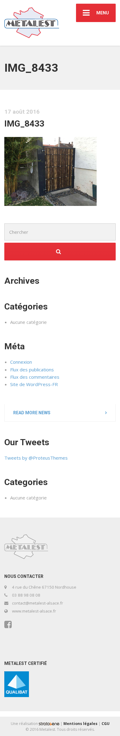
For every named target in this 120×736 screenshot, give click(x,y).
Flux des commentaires (34, 377)
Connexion (21, 362)
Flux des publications (32, 369)
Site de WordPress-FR (34, 384)
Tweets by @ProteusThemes (36, 458)
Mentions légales (80, 723)
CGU (106, 723)
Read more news (31, 412)
